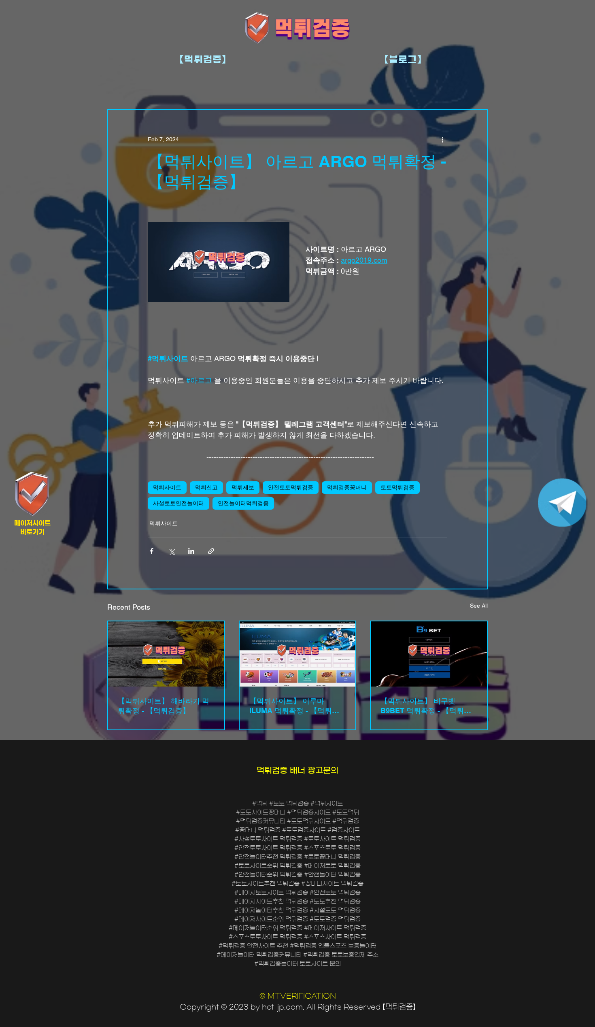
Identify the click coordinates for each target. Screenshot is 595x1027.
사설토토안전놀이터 (178, 503)
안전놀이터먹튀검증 (243, 503)
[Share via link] (211, 551)
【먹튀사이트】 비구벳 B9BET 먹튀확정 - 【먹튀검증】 (425, 706)
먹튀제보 (243, 487)
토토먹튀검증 (397, 487)
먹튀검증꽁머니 (347, 487)
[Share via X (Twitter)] (171, 551)
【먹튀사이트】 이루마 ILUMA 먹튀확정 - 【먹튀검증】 (294, 706)
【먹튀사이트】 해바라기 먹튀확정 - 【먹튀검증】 (163, 706)
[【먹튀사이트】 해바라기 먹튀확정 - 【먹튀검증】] (166, 654)
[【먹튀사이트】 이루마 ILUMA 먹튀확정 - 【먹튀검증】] (298, 654)
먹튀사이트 (167, 487)
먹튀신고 (206, 487)
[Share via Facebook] (151, 551)
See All (479, 605)
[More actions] (442, 139)
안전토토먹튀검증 (290, 487)
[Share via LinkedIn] (191, 551)
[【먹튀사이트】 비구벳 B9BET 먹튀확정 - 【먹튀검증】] (429, 654)
